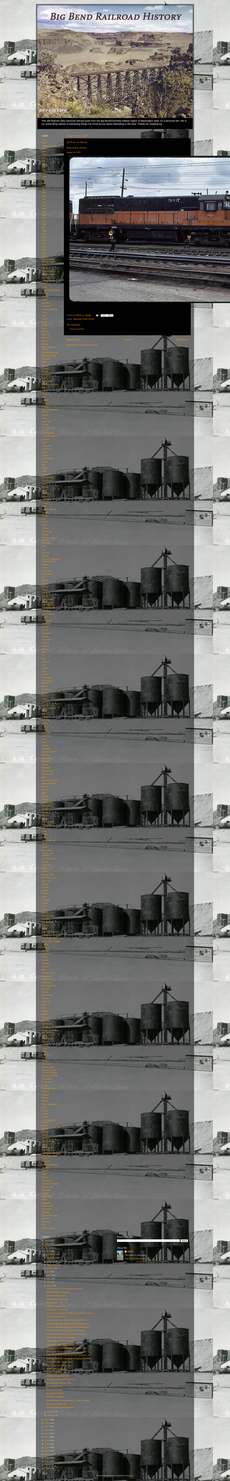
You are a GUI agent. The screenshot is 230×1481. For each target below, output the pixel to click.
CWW (44, 471)
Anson (44, 300)
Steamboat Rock (49, 1088)
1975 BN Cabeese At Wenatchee (60, 1407)
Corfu (44, 443)
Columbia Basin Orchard (48, 429)
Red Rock (46, 954)
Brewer (45, 372)
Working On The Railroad (57, 1310)
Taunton (45, 1098)
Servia (44, 1042)
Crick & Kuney (48, 459)
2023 (47, 1251)
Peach (44, 909)
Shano (44, 1048)
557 (43, 228)
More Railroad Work (54, 1393)
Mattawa (45, 761)
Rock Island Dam (49, 986)
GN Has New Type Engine (57, 1292)
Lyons (44, 739)
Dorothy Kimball (48, 509)
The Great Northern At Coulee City (60, 1379)
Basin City (46, 335)
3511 (44, 190)
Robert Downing (49, 979)
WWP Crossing (48, 1228)
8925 (44, 250)
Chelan (45, 415)
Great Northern (48, 614)
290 (43, 167)
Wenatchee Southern (51, 1184)
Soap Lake (46, 1064)
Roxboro (45, 998)
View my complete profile (135, 1259)
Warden (45, 1144)
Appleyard (46, 306)
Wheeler (45, 1193)
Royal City (46, 1001)
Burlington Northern (50, 384)
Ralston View (51, 1303)
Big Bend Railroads (50, 353)
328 (43, 183)
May (49, 1279)
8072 (44, 237)
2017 (47, 1437)
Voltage (45, 1132)
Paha (44, 897)
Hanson (45, 630)
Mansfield (46, 749)
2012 (47, 1455)
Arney (44, 312)
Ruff (43, 1008)
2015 (47, 1444)
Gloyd (44, 590)
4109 (44, 212)
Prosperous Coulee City (56, 1404)
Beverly (45, 344)
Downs (45, 516)
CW (43, 465)
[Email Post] (97, 315)
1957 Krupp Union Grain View (58, 1365)
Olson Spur (46, 881)
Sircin (44, 1058)
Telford (45, 1101)
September (52, 1265)
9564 (44, 256)
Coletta (45, 425)
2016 (47, 1441)
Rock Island (47, 983)
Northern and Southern (47, 854)
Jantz (44, 665)
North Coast (47, 850)
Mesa (44, 777)
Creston (45, 455)
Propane (45, 925)
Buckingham (47, 381)
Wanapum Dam (48, 1141)
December (51, 1254)
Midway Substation (50, 780)
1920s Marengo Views (55, 1306)
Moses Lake (47, 825)
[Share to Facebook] (109, 315)
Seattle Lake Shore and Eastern (50, 1031)
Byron (44, 388)
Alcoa (44, 284)
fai (43, 550)
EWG (44, 546)
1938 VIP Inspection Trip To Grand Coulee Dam (66, 1334)
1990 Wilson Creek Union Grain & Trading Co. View (68, 1359)
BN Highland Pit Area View (57, 1299)
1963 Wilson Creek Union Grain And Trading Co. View (69, 1355)
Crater (44, 452)
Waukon (45, 1168)
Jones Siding (47, 678)
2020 (47, 1427)
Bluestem (46, 359)
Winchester (46, 1209)
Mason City (46, 758)
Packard (45, 894)
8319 (44, 240)
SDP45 (130, 1252)
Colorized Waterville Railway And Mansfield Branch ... (68, 1324)
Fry (43, 577)
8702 (44, 244)
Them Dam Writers (50, 1104)
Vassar (45, 1125)
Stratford (45, 1092)
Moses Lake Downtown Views (58, 1351)
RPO (44, 1005)
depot (44, 490)
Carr (44, 397)
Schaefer (46, 1017)
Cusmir (45, 462)
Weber (45, 1177)
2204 (44, 152)
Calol (44, 391)
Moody (45, 809)
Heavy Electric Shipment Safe (58, 1383)
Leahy (44, 717)
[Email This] (102, 315)
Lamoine (45, 702)
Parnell (45, 903)
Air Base (45, 278)
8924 (44, 247)
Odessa (45, 871)
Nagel (44, 831)
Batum (44, 341)
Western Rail (47, 1187)
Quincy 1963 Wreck (50, 938)
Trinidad (45, 1114)
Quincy (45, 935)
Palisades (46, 900)
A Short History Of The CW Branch (60, 1341)
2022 (47, 1420)
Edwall (44, 522)
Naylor (44, 834)
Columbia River (48, 433)
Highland (45, 643)
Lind (44, 726)
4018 (44, 209)
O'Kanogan (46, 865)
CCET (44, 403)
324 (43, 180)
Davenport (46, 474)
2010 (47, 1461)
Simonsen (46, 1055)
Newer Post (73, 339)
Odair (44, 868)
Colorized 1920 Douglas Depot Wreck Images (65, 1331)
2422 (44, 158)
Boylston (45, 368)
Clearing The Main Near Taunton (60, 1345)
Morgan (45, 812)
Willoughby (46, 1203)
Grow (44, 617)
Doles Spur (46, 500)
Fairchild (45, 553)
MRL (44, 828)
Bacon (44, 322)
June (49, 1275)
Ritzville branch (48, 973)
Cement (45, 407)
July (49, 1272)
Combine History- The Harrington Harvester (64, 1289)
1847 (44, 143)
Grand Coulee (48, 599)
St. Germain (47, 1082)
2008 (47, 1468)
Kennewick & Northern (47, 682)
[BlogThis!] (104, 315)
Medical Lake (47, 774)
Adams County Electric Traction (48, 260)
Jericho (45, 674)
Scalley (45, 1014)
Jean (44, 671)
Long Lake (46, 733)
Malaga (45, 745)
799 (43, 234)
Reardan (45, 951)
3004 (44, 174)
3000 (44, 170)
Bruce (44, 378)
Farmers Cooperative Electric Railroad (51, 560)
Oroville (45, 887)
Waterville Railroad (50, 1165)
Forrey (45, 568)
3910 (44, 205)
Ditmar (45, 497)
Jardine (45, 668)
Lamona (45, 705)
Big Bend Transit (49, 356)
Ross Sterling (47, 995)
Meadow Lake (48, 771)
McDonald (46, 768)
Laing (44, 699)
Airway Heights (48, 281)
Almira (44, 287)
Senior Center (48, 1039)
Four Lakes (47, 571)
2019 (47, 1430)
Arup (44, 316)
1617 (44, 140)
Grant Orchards (48, 608)
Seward (45, 1045)
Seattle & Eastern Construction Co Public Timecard (67, 1400)
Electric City (47, 531)
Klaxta (44, 686)
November (51, 1258)
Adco (44, 265)
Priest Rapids (47, 922)
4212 (44, 218)
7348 (44, 231)
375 (43, 199)
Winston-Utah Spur (50, 1215)
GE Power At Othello (55, 1397)
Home (127, 339)
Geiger (45, 583)
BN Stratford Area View (56, 1296)
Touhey (45, 1111)
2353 (44, 155)
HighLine (45, 646)
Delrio (44, 484)
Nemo (44, 844)
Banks (44, 328)
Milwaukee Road (80, 319)
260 (43, 161)
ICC (43, 655)
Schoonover (47, 1024)
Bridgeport (46, 375)
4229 (44, 224)
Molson (45, 796)
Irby (43, 659)
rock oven (46, 989)
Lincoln (45, 723)
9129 (44, 253)
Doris (44, 506)
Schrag (45, 1027)
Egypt (44, 525)
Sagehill (45, 1011)
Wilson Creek (47, 1206)
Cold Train (46, 421)
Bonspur (45, 365)
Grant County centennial (47, 603)
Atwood (45, 319)
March (50, 1286)
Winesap (45, 1212)
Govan (45, 596)
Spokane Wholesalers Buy (57, 1376)
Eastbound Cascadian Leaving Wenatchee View (66, 1348)
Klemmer (46, 689)
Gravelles (46, 611)
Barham (45, 331)
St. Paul (45, 1085)
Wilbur (44, 1200)
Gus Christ (46, 620)
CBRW (45, 400)
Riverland (46, 976)
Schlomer (46, 1021)
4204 (44, 215)
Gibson (45, 587)
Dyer (44, 519)
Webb (44, 1174)
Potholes (45, 919)
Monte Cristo (47, 803)
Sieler (44, 1051)
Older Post (182, 339)
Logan (44, 729)
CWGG (45, 468)
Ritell (44, 970)
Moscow (45, 818)
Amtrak (45, 296)
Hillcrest (45, 649)
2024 (47, 1248)
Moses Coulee (48, 822)
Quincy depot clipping (51, 941)
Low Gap (46, 736)
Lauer (44, 714)
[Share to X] (107, 315)
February (51, 1412)
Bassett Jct (46, 338)
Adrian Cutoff (47, 271)
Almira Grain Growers (51, 290)
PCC (44, 906)
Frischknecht (47, 574)
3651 (44, 196)
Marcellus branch (49, 752)
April (49, 1282)
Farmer (45, 556)
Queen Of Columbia (50, 932)
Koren (44, 692)
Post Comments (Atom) (88, 345)
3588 (44, 193)
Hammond (46, 624)
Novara (45, 862)
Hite (43, 652)
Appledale (46, 303)
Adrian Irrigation (48, 274)
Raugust (45, 948)
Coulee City (47, 446)
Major (44, 742)
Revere (45, 967)
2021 (47, 1423)
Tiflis (44, 1107)
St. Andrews (47, 1079)
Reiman (45, 957)
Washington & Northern (48, 1149)
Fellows (45, 564)
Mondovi (45, 799)
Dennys (45, 487)
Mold (44, 793)
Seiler (44, 1035)
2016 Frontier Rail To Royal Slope (60, 1338)
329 (43, 186)
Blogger (130, 1476)
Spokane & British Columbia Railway (49, 1071)
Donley (45, 503)
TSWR (44, 1117)
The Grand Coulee (54, 1390)
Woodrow (46, 1222)
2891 (44, 164)
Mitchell (45, 787)
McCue (45, 764)
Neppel (45, 847)
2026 (47, 1241)
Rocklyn (45, 992)
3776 (44, 202)
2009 (47, 1465)
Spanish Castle (48, 1067)
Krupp (44, 696)
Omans (45, 884)
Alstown (45, 293)
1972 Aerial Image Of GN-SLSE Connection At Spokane (69, 1313)
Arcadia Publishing (50, 309)
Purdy (44, 929)
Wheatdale (46, 1190)
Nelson (45, 837)
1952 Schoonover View (56, 1317)
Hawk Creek (47, 640)
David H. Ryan (48, 478)
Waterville (46, 1161)
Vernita (45, 1129)
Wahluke (45, 1138)
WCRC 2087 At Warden (56, 1369)
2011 (47, 1458)
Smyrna (45, 1061)
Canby (44, 394)
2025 (47, 1244)
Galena (45, 580)
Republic (45, 963)
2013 (47, 1451)
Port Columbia (48, 916)
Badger (45, 325)
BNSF (44, 362)
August (50, 1268)
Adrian (44, 268)
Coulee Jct (46, 449)
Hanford (45, 627)
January (50, 1415)
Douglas (45, 513)
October (50, 1261)
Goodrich (46, 593)
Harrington (46, 633)
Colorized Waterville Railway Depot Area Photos (66, 1320)
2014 (47, 1448)
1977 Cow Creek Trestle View (58, 1362)
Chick (44, 418)
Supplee (45, 1095)
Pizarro (45, 913)
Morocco (45, 815)
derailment (46, 493)
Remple (45, 960)
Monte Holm (47, 806)
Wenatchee (47, 1181)
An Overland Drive (54, 1386)
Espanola (46, 543)
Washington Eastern (50, 1153)
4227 (44, 221)
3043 (44, 177)
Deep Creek (47, 481)
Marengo (46, 755)
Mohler (45, 790)
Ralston (45, 944)
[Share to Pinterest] (112, 315)
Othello (91, 319)
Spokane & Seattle (50, 1076)
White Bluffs (47, 1196)
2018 (47, 1434)
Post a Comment (77, 329)
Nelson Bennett (48, 841)
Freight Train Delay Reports (58, 1372)
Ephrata (45, 535)
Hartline (45, 636)
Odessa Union (48, 875)
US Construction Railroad (49, 1121)
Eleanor (45, 528)
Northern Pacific (48, 859)
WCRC (45, 1171)
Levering (45, 720)
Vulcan (45, 1135)
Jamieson (46, 662)
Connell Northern (49, 436)
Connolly (45, 439)
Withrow (45, 1219)
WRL (44, 1225)
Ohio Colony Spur (49, 878)
